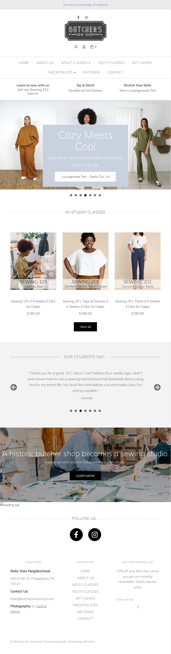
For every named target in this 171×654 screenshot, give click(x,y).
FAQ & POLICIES (85, 605)
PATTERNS (91, 72)
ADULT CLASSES (85, 584)
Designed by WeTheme (81, 641)
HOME (24, 63)
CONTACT (115, 72)
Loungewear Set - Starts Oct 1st (85, 176)
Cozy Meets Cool (85, 140)
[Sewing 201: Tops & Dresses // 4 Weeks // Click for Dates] (85, 261)
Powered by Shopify (55, 641)
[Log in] (84, 46)
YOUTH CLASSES (111, 63)
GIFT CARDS (142, 63)
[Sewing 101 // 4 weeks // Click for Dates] (33, 261)
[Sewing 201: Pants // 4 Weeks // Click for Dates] (138, 261)
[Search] (76, 46)
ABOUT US (45, 63)
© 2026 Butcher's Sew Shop (26, 641)
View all (85, 327)
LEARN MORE (85, 476)
